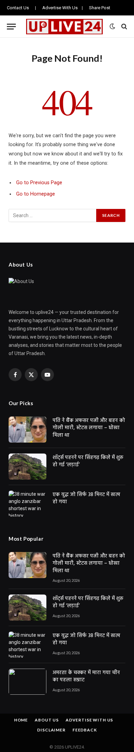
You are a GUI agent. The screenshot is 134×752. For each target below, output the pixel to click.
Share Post (99, 7)
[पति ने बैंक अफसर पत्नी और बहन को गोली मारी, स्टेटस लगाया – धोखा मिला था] (27, 429)
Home (21, 719)
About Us (47, 719)
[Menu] (11, 26)
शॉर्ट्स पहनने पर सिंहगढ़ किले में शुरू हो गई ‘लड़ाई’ (88, 461)
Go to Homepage (35, 194)
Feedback (84, 729)
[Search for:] (53, 215)
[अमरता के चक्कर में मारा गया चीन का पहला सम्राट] (27, 682)
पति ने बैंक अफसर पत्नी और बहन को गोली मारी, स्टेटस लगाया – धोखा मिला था (89, 427)
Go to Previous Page (39, 183)
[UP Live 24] (64, 26)
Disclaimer (51, 729)
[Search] (123, 26)
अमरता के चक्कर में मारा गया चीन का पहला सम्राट (86, 676)
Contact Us (18, 7)
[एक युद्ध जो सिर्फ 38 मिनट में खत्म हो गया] (27, 504)
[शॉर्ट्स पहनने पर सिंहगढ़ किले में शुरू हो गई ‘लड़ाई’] (27, 467)
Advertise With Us (60, 7)
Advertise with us (89, 719)
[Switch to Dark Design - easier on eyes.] (112, 26)
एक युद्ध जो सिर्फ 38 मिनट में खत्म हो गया (86, 498)
